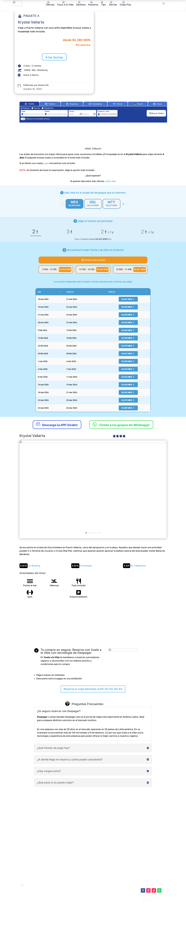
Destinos (81, 4)
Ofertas (50, 4)
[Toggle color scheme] (123, 204)
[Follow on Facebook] (143, 890)
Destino (47, 111)
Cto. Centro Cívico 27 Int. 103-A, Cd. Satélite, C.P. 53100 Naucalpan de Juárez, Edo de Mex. (120, 930)
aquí (47, 163)
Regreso (85, 111)
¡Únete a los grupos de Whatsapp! (121, 424)
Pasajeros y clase (103, 111)
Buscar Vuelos (157, 113)
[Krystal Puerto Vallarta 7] (93, 489)
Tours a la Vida (65, 4)
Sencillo (37, 108)
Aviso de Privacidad (97, 915)
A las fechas (54, 57)
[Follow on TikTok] (154, 890)
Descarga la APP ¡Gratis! (57, 424)
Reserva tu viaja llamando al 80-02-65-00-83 (93, 689)
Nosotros (93, 4)
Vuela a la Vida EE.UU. (150, 898)
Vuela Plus (125, 4)
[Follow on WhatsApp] (159, 890)
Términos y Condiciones (99, 912)
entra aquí (110, 181)
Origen (23, 111)
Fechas (71, 111)
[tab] (74, 204)
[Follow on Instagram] (148, 890)
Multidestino (49, 108)
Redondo (26, 108)
